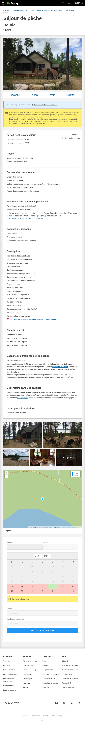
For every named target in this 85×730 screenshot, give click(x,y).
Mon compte (27, 679)
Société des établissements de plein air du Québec (12, 3)
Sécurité (65, 661)
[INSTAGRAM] (56, 703)
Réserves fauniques (10, 674)
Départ (45, 543)
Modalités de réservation (70, 670)
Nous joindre (27, 683)
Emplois (25, 687)
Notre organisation (9, 690)
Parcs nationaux (9, 670)
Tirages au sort (47, 670)
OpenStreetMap (71, 527)
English (45, 716)
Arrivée (9, 543)
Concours (45, 687)
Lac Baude (70, 10)
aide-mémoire (22, 398)
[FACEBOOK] (49, 703)
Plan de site (36, 716)
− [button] (6, 476)
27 (53, 586)
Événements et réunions (51, 674)
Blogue (44, 661)
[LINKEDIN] (79, 703)
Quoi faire (6, 661)
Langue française (68, 687)
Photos (35, 95)
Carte (52, 95)
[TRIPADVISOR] (71, 703)
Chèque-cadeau (28, 665)
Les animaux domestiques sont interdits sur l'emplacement (33, 320)
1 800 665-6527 (11, 703)
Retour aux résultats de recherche (44, 105)
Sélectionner (13, 613)
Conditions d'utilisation (70, 679)
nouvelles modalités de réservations (24, 123)
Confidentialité (67, 674)
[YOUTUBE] (64, 703)
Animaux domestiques (70, 665)
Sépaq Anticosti (8, 686)
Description (15, 95)
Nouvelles (45, 665)
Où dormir (6, 665)
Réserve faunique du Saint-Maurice (50, 10)
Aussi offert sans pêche (42, 631)
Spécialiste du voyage (50, 683)
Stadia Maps (53, 527)
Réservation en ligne (19, 10)
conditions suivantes (60, 367)
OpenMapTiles (62, 527)
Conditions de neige (30, 670)
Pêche (32, 10)
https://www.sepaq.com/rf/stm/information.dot (25, 218)
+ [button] (6, 472)
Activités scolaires (48, 679)
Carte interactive (29, 674)
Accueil (6, 10)
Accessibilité (66, 683)
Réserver (78, 3)
